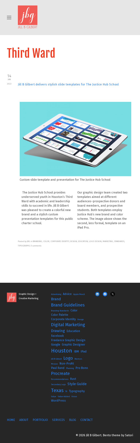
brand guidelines (68, 305)
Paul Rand (58, 368)
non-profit (66, 363)
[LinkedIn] (97, 294)
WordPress (58, 400)
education (73, 331)
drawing (58, 331)
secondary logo (58, 384)
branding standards (60, 311)
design (80, 319)
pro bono (81, 368)
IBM (76, 351)
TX (66, 391)
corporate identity (63, 319)
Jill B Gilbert (56, 359)
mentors (78, 359)
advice (67, 294)
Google (55, 344)
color (74, 310)
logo (68, 358)
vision (74, 396)
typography (77, 391)
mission (54, 364)
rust (73, 379)
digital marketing (68, 324)
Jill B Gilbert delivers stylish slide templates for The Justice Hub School (68, 84)
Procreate (60, 373)
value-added (64, 396)
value (53, 396)
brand (56, 299)
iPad (84, 351)
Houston (61, 351)
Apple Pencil (79, 294)
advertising (56, 294)
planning (70, 368)
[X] (112, 294)
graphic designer (73, 344)
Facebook (57, 335)
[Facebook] (105, 294)
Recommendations (59, 379)
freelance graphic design (68, 340)
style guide (77, 384)
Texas (57, 390)
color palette (59, 315)
